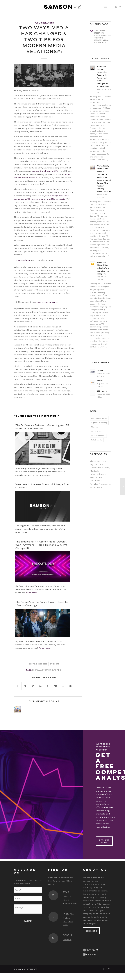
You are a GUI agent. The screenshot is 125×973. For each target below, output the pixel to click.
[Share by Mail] (70, 686)
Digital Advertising (42, 670)
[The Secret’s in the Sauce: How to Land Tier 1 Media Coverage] (42, 636)
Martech (94, 471)
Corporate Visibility (100, 467)
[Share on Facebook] (17, 686)
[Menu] (105, 7)
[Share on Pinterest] (33, 686)
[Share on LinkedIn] (40, 686)
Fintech (58, 670)
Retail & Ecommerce (100, 484)
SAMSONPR (32, 969)
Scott (56, 664)
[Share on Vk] (55, 686)
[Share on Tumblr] (48, 686)
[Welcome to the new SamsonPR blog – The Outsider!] (42, 521)
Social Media (96, 487)
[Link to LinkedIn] (115, 7)
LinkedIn (67, 939)
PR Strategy (96, 431)
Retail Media (96, 440)
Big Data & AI (97, 464)
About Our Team (98, 461)
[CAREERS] (84, 954)
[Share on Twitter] (25, 686)
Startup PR (96, 477)
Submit (28, 920)
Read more (32, 592)
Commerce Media (99, 418)
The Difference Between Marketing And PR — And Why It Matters (42, 427)
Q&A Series (96, 481)
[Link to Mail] (120, 7)
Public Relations (44, 23)
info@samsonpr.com (73, 903)
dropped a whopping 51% (45, 171)
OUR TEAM (92, 950)
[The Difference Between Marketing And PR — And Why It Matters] (122, 486)
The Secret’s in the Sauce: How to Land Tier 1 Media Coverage (42, 604)
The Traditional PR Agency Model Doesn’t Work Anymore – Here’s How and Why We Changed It (41, 545)
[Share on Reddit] (63, 686)
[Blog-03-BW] (44, 75)
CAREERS (91, 954)
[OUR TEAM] (84, 950)
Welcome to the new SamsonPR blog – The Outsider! (42, 486)
